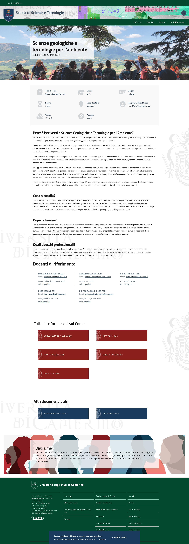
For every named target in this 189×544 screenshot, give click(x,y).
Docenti (131, 496)
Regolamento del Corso (56, 413)
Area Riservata (134, 529)
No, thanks (121, 537)
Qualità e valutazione (104, 502)
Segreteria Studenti (103, 523)
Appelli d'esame (134, 509)
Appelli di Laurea (134, 516)
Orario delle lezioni (54, 354)
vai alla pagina (44, 284)
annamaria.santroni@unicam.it (98, 277)
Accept (114, 537)
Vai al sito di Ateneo (15, 3)
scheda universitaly (113, 354)
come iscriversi (51, 373)
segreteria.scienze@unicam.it (46, 510)
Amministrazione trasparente (107, 509)
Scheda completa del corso (58, 335)
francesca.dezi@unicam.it (54, 294)
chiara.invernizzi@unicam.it (55, 277)
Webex (131, 502)
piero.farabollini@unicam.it (137, 277)
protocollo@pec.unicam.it (43, 513)
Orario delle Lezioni (135, 523)
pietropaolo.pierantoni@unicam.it (99, 294)
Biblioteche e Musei (71, 502)
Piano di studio (110, 335)
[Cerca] (183, 13)
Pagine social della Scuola (105, 496)
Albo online (100, 516)
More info (102, 539)
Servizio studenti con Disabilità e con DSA (77, 511)
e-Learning (68, 496)
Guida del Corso (111, 413)
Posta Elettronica (102, 529)
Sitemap (67, 519)
